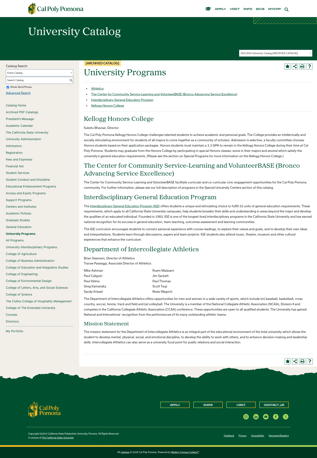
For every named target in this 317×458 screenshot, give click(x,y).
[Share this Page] (295, 66)
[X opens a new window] (286, 416)
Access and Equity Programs (26, 193)
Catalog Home (16, 105)
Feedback (229, 436)
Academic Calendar (19, 125)
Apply (175, 405)
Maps (208, 405)
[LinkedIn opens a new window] (256, 416)
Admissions (14, 146)
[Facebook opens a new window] (276, 416)
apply (220, 9)
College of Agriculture (21, 254)
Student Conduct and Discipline (28, 179)
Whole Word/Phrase (21, 87)
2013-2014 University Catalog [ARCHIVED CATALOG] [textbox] (269, 53)
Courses (11, 314)
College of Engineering (22, 274)
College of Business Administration (30, 260)
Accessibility (257, 436)
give (260, 9)
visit (235, 9)
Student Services (17, 173)
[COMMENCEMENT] (208, 8)
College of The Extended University (30, 308)
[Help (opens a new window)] (309, 66)
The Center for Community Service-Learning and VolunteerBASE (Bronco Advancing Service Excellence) (164, 94)
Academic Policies (18, 213)
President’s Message (20, 119)
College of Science (19, 294)
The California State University (27, 132)
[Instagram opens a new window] (246, 416)
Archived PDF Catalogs (22, 112)
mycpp (274, 9)
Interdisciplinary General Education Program (122, 100)
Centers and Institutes (21, 206)
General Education (18, 227)
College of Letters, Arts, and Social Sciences (37, 287)
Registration (14, 152)
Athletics (97, 88)
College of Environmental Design (29, 281)
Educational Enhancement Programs (31, 186)
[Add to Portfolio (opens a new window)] (287, 66)
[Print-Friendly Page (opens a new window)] (302, 66)
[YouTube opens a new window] (266, 416)
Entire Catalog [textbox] (14, 73)
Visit (241, 405)
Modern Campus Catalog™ (185, 452)
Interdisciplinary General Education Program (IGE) (125, 206)
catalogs (125, 452)
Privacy (243, 436)
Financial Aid (14, 166)
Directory (12, 321)
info (247, 9)
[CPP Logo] (44, 409)
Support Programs (19, 200)
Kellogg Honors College (107, 105)
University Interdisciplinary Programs (31, 247)
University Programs (20, 234)
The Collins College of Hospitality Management (39, 301)
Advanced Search (18, 93)
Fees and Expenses (19, 159)
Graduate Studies (18, 220)
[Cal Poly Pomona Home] (55, 9)
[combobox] (275, 53)
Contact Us (274, 405)
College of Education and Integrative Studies (37, 267)
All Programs (15, 240)
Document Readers (279, 436)
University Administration (23, 139)
